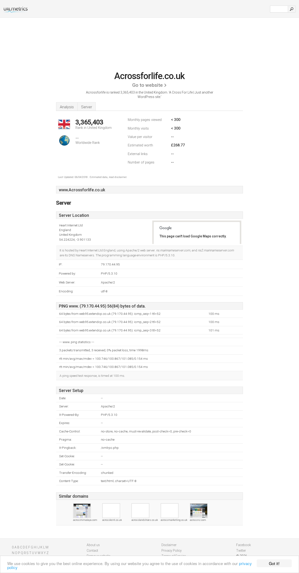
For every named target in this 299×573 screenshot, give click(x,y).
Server (86, 107)
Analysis (67, 107)
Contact (92, 550)
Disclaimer (169, 545)
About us (93, 545)
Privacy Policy (171, 550)
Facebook (243, 545)
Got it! (274, 563)
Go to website (147, 85)
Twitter (241, 550)
